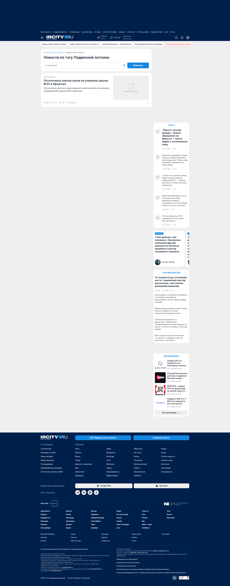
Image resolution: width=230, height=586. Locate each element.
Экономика (166, 468)
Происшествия (140, 464)
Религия (137, 476)
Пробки (115, 38)
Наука (109, 468)
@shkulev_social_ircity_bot (138, 552)
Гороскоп (131, 32)
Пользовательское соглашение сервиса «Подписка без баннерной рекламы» (142, 569)
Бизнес (78, 453)
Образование (112, 476)
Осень (136, 456)
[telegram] (77, 492)
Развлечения (139, 472)
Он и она (137, 453)
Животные (79, 472)
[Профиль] (188, 37)
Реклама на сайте (48, 453)
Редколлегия (156, 32)
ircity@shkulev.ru (67, 567)
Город (77, 460)
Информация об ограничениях (127, 559)
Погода (97, 32)
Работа (137, 468)
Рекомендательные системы (126, 566)
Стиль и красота (168, 456)
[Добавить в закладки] (147, 102)
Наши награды (47, 456)
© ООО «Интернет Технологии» (79, 578)
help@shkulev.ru (56, 570)
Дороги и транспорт (83, 464)
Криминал (110, 453)
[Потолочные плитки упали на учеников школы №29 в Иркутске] (131, 88)
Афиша (122, 32)
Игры (172, 32)
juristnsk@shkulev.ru (95, 569)
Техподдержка (47, 464)
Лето (108, 460)
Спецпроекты (167, 472)
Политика (138, 460)
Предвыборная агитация (51, 468)
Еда (76, 468)
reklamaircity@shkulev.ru (161, 551)
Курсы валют (143, 32)
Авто (77, 449)
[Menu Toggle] (42, 37)
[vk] (83, 492)
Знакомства (87, 32)
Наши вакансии (47, 460)
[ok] (96, 492)
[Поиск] (176, 37)
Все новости (46, 32)
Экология (165, 464)
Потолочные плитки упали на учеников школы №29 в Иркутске (76, 82)
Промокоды (74, 32)
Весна (77, 456)
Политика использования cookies (127, 562)
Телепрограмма (110, 32)
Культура (110, 456)
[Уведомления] (182, 37)
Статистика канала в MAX (52, 472)
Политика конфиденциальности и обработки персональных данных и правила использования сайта (151, 573)
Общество (138, 449)
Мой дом (110, 464)
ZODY (166, 32)
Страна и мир (166, 460)
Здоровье (79, 476)
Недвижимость (60, 32)
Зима (108, 449)
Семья (163, 449)
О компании (46, 449)
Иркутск (47, 52)
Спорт (163, 453)
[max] (90, 492)
